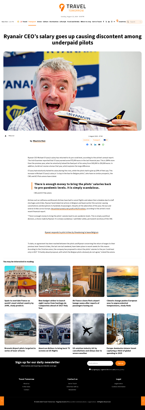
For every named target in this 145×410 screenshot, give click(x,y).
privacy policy (103, 215)
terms (94, 215)
